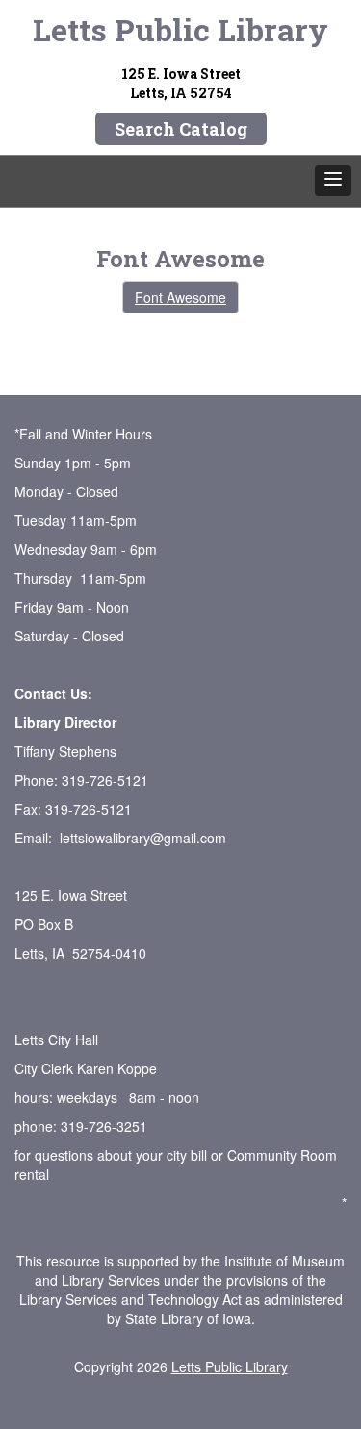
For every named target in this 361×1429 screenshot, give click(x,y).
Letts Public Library (180, 29)
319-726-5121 (105, 780)
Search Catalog (181, 128)
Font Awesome (180, 297)
